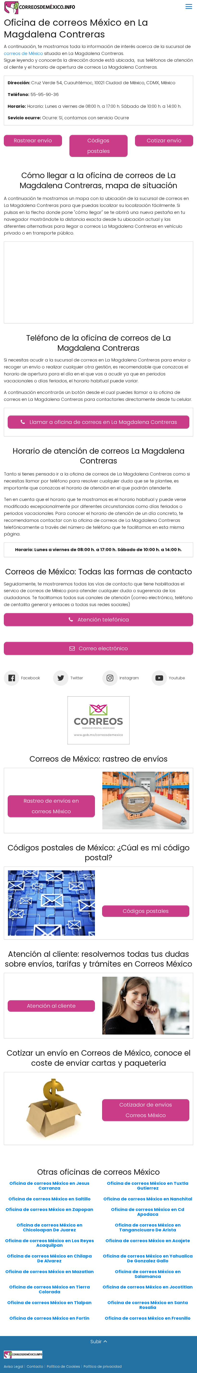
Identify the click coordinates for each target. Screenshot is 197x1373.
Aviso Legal (13, 1366)
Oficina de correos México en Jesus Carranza (49, 1186)
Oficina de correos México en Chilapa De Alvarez (49, 1258)
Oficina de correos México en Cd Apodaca (147, 1212)
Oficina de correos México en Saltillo (49, 1199)
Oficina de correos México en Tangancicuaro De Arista (148, 1227)
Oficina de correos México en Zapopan (49, 1209)
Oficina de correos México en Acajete (147, 1240)
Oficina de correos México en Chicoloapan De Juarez (49, 1227)
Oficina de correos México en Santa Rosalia (147, 1305)
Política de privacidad (103, 1366)
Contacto (35, 1366)
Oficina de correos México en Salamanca (148, 1274)
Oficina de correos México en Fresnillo (148, 1318)
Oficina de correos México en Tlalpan (49, 1302)
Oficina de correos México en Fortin (49, 1318)
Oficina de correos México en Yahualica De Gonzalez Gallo (148, 1258)
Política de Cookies (63, 1366)
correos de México (23, 53)
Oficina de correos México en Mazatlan (49, 1271)
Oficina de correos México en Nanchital (147, 1199)
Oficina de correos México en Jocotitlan (148, 1287)
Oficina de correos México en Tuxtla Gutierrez (147, 1186)
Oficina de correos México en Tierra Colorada (49, 1289)
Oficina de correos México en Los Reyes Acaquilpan (49, 1243)
